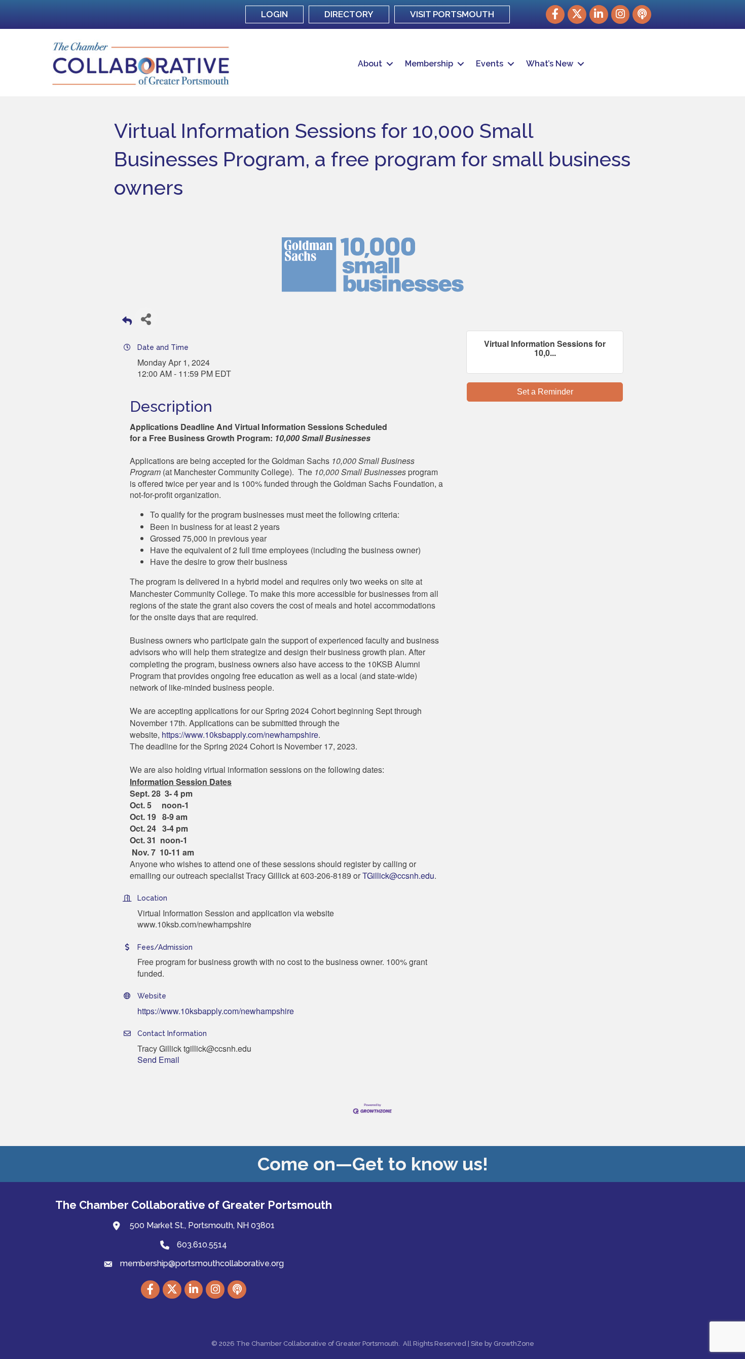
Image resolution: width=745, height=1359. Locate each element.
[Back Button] (127, 321)
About (370, 63)
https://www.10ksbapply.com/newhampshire (240, 734)
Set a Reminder (545, 391)
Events (489, 63)
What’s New (549, 63)
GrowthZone (514, 1343)
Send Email (158, 1059)
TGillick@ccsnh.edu (398, 875)
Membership (429, 63)
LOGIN (274, 14)
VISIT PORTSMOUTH (452, 14)
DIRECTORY (349, 14)
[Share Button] (145, 318)
